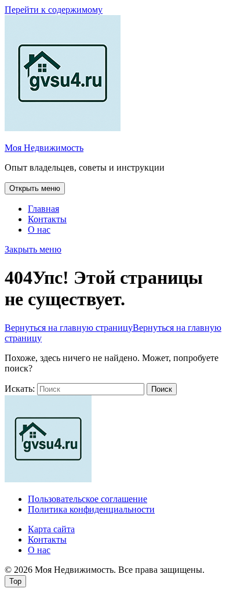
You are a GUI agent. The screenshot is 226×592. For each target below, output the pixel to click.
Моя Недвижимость (44, 148)
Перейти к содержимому (54, 10)
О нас (39, 229)
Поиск (161, 389)
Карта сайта (51, 529)
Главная (43, 209)
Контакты (47, 219)
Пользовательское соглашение (87, 499)
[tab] (35, 188)
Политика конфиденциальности (91, 509)
